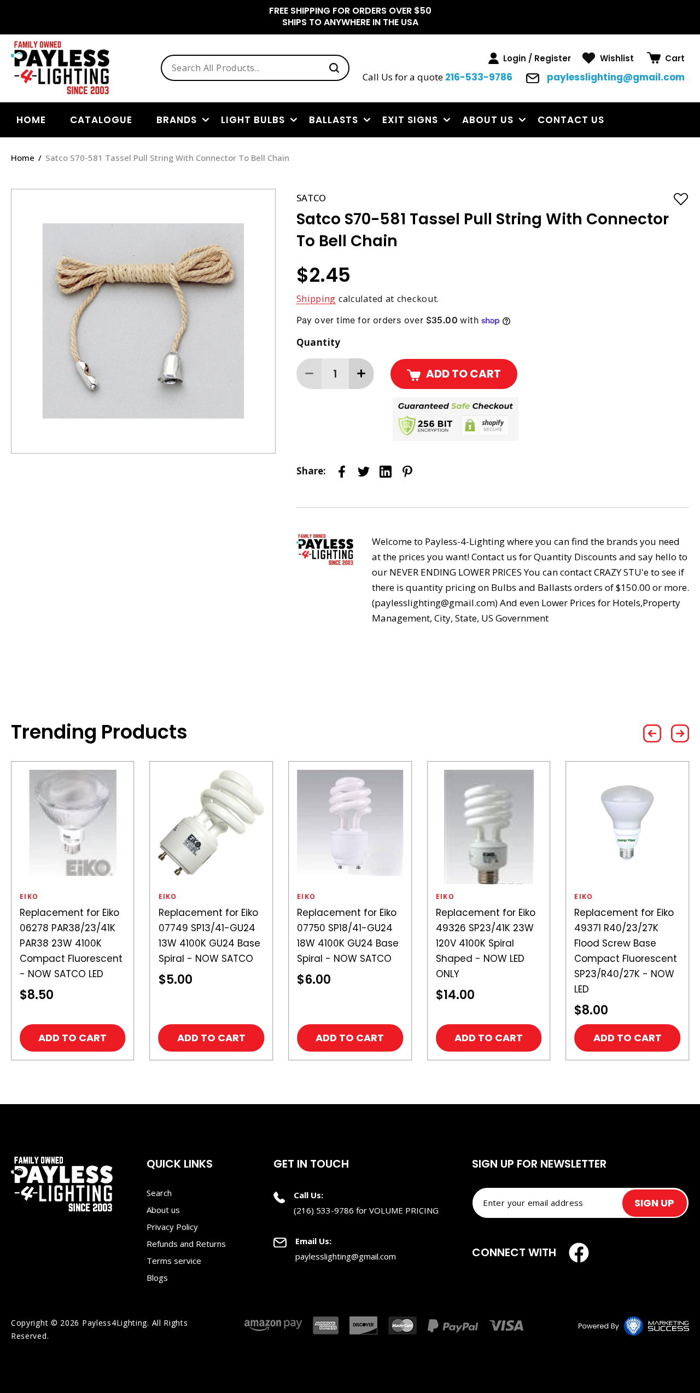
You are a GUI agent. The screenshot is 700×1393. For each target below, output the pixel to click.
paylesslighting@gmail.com (615, 77)
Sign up (654, 1203)
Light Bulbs (253, 119)
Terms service (174, 1260)
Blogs (157, 1277)
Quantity (318, 342)
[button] (666, 58)
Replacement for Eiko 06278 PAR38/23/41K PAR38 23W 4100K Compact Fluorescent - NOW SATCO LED (71, 943)
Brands (176, 119)
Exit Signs (410, 119)
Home (22, 157)
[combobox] (255, 68)
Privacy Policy (172, 1226)
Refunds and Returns (186, 1243)
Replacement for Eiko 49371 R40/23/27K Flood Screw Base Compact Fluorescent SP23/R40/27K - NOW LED (625, 951)
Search (159, 1192)
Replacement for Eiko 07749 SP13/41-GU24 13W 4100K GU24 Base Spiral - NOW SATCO (209, 935)
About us (488, 119)
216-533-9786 (478, 77)
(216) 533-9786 (324, 1210)
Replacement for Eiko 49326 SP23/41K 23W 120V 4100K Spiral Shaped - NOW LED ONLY (485, 943)
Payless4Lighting (114, 1322)
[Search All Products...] (334, 68)
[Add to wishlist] (681, 198)
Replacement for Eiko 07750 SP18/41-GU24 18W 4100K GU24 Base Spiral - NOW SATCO (348, 935)
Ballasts (333, 119)
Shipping (316, 299)
